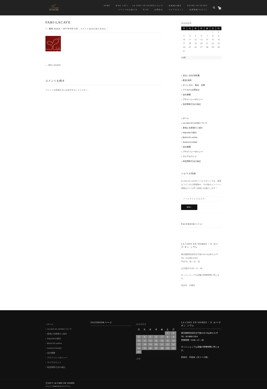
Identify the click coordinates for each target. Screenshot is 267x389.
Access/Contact (190, 142)
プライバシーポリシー (193, 99)
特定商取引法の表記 (192, 104)
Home (107, 6)
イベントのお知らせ (128, 10)
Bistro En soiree (190, 137)
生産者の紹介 (175, 6)
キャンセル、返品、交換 (194, 85)
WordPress (66, 386)
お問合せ (158, 10)
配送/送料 (187, 80)
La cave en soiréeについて (147, 6)
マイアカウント (176, 10)
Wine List (121, 6)
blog (146, 10)
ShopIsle (49, 386)
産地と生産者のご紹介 (193, 127)
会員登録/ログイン (198, 10)
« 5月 (183, 57)
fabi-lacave (58, 22)
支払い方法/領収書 (191, 75)
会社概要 (187, 94)
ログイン (72, 90)
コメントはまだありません (93, 29)
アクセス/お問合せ (191, 89)
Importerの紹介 (190, 132)
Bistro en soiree (197, 6)
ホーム (186, 118)
